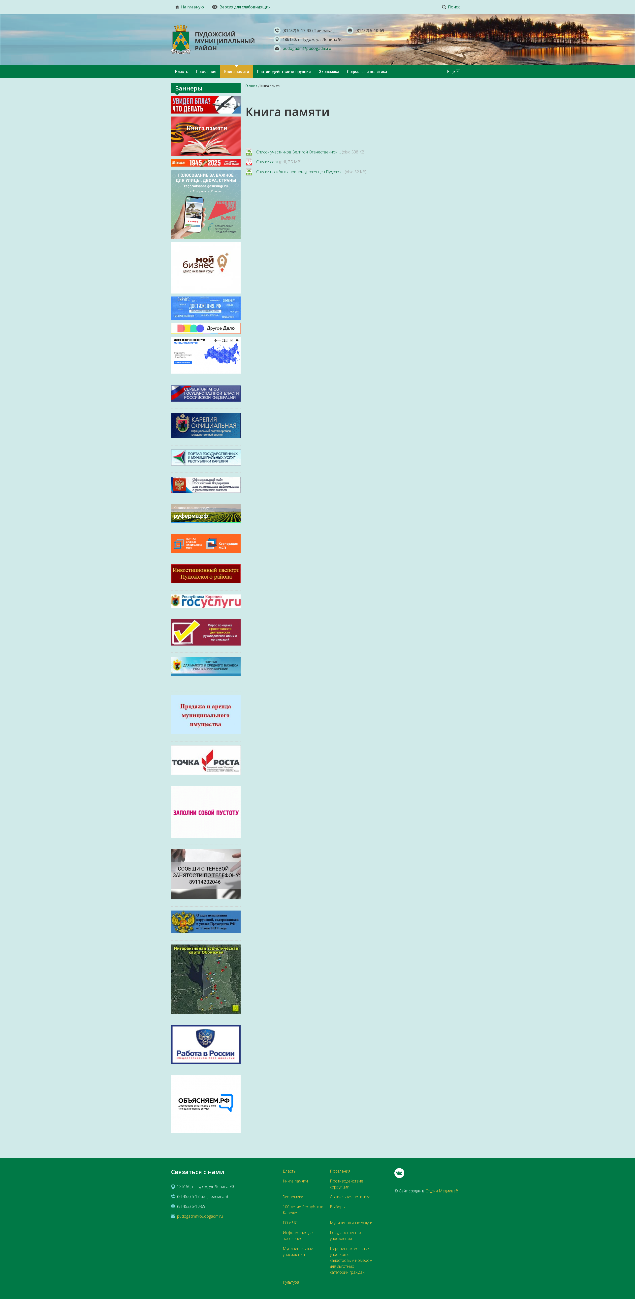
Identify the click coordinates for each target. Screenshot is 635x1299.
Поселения (206, 71)
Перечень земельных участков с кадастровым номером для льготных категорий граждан (351, 1260)
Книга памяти (236, 71)
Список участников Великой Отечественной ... (298, 152)
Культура (291, 1282)
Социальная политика (367, 71)
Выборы (337, 1207)
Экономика (329, 71)
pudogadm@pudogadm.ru (307, 48)
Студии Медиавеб (441, 1191)
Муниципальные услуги (351, 1222)
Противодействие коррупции (284, 71)
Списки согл (267, 162)
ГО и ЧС (290, 1222)
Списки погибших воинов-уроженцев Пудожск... (300, 172)
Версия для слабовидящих (245, 7)
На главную (192, 7)
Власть (181, 71)
